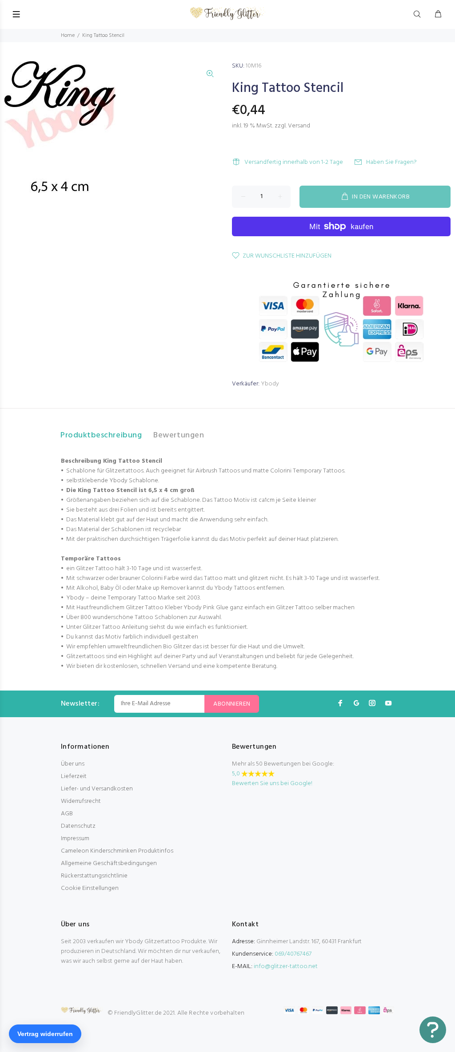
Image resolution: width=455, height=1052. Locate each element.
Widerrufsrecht (81, 801)
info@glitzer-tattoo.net (286, 966)
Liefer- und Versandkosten (97, 789)
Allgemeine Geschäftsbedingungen (109, 863)
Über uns (72, 764)
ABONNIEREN (231, 704)
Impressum (75, 839)
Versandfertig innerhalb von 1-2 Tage (293, 162)
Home (68, 35)
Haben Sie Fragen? (391, 162)
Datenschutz (78, 826)
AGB (67, 814)
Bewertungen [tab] (178, 435)
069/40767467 (293, 954)
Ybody (270, 384)
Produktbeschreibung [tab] (101, 435)
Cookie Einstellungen (90, 888)
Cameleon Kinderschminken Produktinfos (117, 851)
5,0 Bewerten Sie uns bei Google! (272, 779)
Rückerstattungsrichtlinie (94, 876)
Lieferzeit (74, 776)
